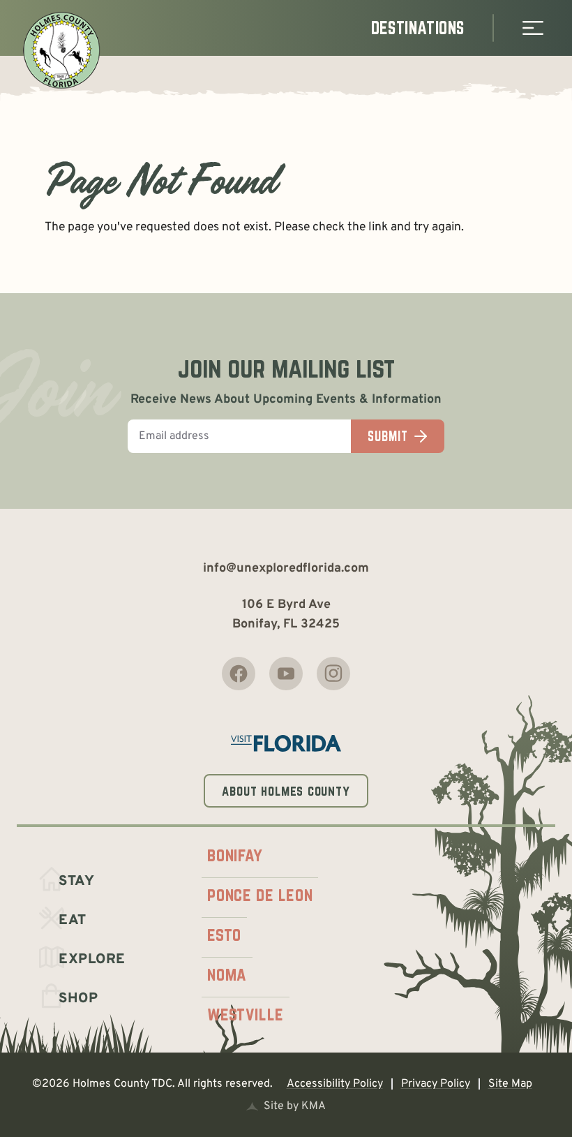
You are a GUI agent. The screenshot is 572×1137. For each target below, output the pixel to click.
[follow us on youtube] (286, 673)
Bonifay (234, 855)
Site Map (510, 1084)
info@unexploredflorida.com (286, 568)
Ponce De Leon (260, 894)
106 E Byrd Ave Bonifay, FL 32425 (286, 614)
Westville (245, 1014)
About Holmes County (286, 790)
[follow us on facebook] (238, 673)
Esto (224, 934)
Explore (92, 960)
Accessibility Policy (335, 1084)
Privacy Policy (435, 1084)
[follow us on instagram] (333, 673)
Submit (387, 436)
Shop (78, 999)
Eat (72, 921)
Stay (76, 881)
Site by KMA (295, 1106)
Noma (226, 974)
